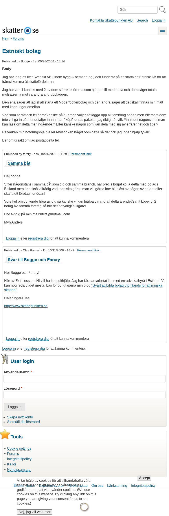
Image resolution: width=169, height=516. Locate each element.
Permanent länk (81, 154)
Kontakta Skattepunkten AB (111, 20)
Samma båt (19, 163)
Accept (144, 478)
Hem (5, 38)
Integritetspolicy (19, 459)
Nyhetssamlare (19, 469)
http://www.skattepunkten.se (26, 306)
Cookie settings (19, 448)
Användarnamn (16, 372)
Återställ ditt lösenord (23, 422)
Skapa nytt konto (20, 417)
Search (142, 20)
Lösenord (12, 388)
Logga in (158, 20)
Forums (18, 38)
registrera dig (38, 238)
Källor (11, 464)
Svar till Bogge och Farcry (34, 259)
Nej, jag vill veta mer (34, 512)
